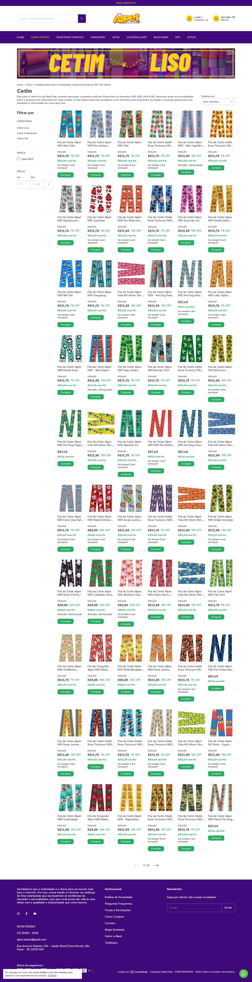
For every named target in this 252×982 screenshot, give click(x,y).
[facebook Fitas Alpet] (26, 913)
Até (33, 177)
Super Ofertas (40, 37)
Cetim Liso (23, 127)
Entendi (52, 975)
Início (20, 84)
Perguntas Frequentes (118, 903)
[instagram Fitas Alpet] (18, 913)
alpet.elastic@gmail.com (31, 939)
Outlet (191, 37)
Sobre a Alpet (113, 936)
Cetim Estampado (27, 133)
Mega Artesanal (114, 929)
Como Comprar (114, 916)
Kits (177, 37)
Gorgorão (98, 37)
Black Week (161, 37)
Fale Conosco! (126, 3)
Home (20, 37)
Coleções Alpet (137, 37)
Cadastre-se (201, 20)
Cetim (116, 37)
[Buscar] (82, 18)
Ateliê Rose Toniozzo (69, 37)
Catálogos (111, 942)
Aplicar (48, 184)
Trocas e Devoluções (118, 910)
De (18, 177)
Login (197, 17)
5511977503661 (26, 926)
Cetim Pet (22, 138)
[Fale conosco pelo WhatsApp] (243, 973)
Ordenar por (208, 96)
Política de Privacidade (118, 897)
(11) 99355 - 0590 (27, 933)
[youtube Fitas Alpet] (34, 913)
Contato (110, 923)
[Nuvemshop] (133, 972)
